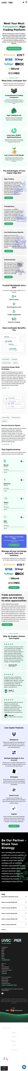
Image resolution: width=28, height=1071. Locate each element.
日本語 (14, 1045)
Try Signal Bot (5, 444)
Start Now (14, 544)
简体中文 (14, 1037)
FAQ (2, 965)
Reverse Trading (5, 417)
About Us (3, 963)
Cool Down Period (15, 417)
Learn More (8, 197)
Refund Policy (4, 980)
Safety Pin (15, 362)
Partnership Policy (5, 983)
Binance (3, 948)
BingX (2, 953)
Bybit (2, 950)
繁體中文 (14, 1041)
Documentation (5, 966)
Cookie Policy (4, 981)
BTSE (2, 951)
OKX (2, 956)
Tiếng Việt (14, 1050)
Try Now (3, 388)
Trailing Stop (14, 359)
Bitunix (3, 958)
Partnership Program (6, 970)
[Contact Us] (24, 1067)
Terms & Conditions (6, 977)
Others (4, 929)
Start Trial (14, 587)
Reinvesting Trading (6, 362)
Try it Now (8, 277)
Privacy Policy (4, 978)
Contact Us (4, 971)
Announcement (5, 968)
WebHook (4, 421)
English (14, 1032)
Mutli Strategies (5, 359)
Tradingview (4, 947)
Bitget (2, 955)
